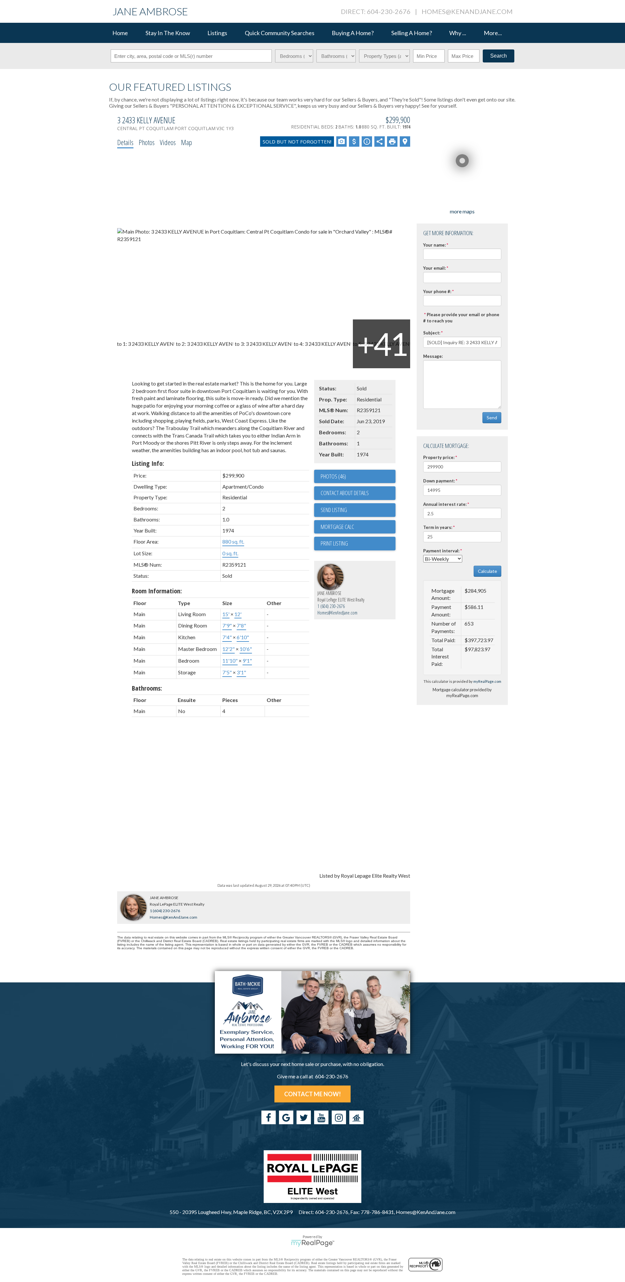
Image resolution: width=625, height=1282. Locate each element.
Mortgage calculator (358, 527)
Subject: (431, 332)
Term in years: (437, 527)
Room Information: (157, 591)
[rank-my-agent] (356, 1117)
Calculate (487, 571)
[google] (286, 1117)
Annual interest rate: (444, 504)
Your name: (434, 245)
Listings (217, 32)
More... (493, 32)
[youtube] (321, 1117)
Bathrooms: (147, 688)
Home (120, 32)
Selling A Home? (411, 32)
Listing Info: (148, 463)
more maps (462, 211)
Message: (433, 356)
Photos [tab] (147, 142)
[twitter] (304, 1117)
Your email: (434, 268)
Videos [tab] (168, 142)
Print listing (334, 543)
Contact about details (345, 493)
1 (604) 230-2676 (331, 606)
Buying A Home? (353, 32)
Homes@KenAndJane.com (467, 11)
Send (492, 417)
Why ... (457, 32)
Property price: (438, 457)
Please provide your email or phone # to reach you (461, 317)
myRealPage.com (487, 681)
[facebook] (268, 1117)
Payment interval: (441, 550)
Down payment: (439, 480)
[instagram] (339, 1117)
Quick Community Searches (279, 32)
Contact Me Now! (312, 1094)
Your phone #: (437, 291)
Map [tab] (186, 142)
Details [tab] (125, 142)
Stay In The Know (168, 32)
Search (498, 56)
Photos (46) (333, 476)
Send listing (334, 510)
